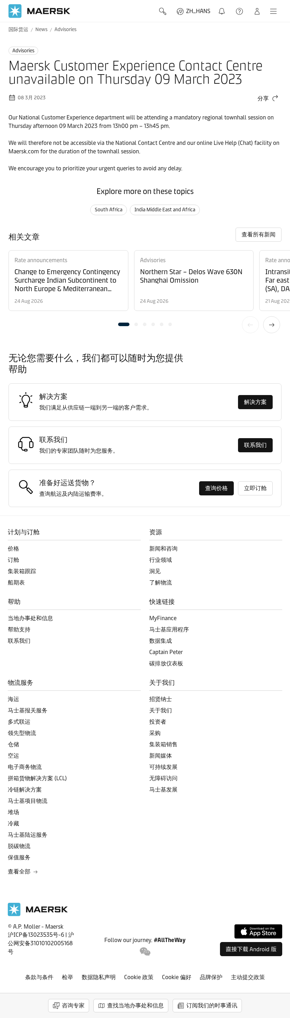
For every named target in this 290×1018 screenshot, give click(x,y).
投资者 (157, 721)
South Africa (108, 210)
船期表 (16, 582)
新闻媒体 (160, 755)
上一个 (250, 324)
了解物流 (160, 582)
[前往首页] (38, 914)
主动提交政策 (248, 977)
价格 (13, 548)
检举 (67, 977)
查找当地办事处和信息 (135, 1005)
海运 (13, 699)
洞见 (155, 571)
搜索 (163, 11)
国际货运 (18, 30)
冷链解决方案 (25, 789)
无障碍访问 (163, 778)
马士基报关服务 (27, 710)
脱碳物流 (19, 846)
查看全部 (19, 871)
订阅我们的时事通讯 (211, 1005)
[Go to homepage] (39, 11)
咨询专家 (73, 1005)
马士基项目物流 (27, 801)
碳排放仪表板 (166, 663)
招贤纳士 (160, 699)
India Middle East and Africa (164, 210)
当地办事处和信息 (30, 618)
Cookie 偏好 (176, 977)
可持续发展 (163, 767)
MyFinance (162, 618)
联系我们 (255, 445)
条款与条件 (39, 977)
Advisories (65, 30)
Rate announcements (40, 260)
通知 (223, 7)
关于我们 (160, 710)
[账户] (257, 11)
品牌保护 (211, 977)
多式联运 (19, 721)
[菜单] (273, 11)
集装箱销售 (163, 744)
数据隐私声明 (99, 977)
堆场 (13, 812)
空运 (13, 755)
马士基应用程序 (169, 629)
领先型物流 (22, 733)
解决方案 (255, 402)
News (41, 30)
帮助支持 (240, 11)
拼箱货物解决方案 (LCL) (37, 778)
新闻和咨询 (163, 548)
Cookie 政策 (138, 977)
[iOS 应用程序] (258, 931)
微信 (145, 951)
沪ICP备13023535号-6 (36, 934)
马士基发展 (163, 789)
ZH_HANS (198, 11)
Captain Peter (166, 652)
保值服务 (19, 857)
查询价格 (216, 488)
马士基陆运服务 (27, 834)
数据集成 (160, 640)
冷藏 (13, 823)
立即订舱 (255, 488)
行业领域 (160, 560)
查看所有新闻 (259, 234)
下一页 (271, 324)
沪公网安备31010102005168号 (41, 943)
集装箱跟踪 (22, 571)
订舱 (13, 560)
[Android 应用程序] (251, 949)
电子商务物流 (25, 767)
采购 (155, 733)
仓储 (13, 744)
